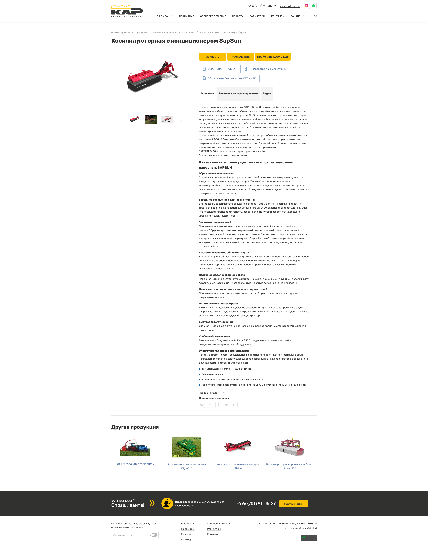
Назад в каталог (208, 392)
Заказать (212, 56)
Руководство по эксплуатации (267, 68)
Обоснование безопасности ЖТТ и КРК (231, 78)
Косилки (190, 32)
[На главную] (127, 17)
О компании (165, 16)
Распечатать (241, 56)
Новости (238, 16)
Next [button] (180, 120)
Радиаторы (257, 16)
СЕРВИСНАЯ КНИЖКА (221, 68)
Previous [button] (120, 120)
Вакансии (297, 16)
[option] (152, 79)
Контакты (278, 16)
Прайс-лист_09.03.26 (273, 56)
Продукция (186, 16)
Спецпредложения (213, 16)
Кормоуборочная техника (166, 32)
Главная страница (120, 32)
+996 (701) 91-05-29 (261, 6)
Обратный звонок (290, 6)
